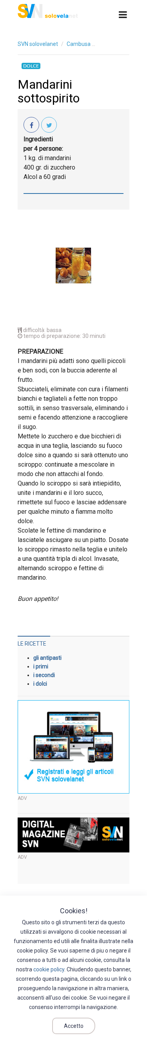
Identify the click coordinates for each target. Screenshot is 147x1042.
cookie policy (48, 969)
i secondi (44, 675)
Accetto (73, 1026)
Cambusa (79, 44)
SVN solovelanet (38, 44)
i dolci (40, 684)
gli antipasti (47, 658)
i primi (40, 666)
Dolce (31, 66)
